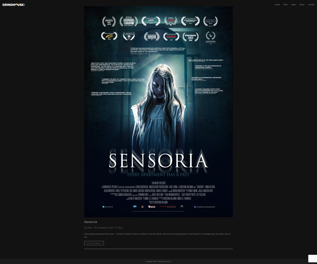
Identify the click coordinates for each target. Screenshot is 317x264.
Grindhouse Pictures (164, 261)
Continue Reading (93, 243)
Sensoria (90, 222)
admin (89, 228)
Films (120, 228)
